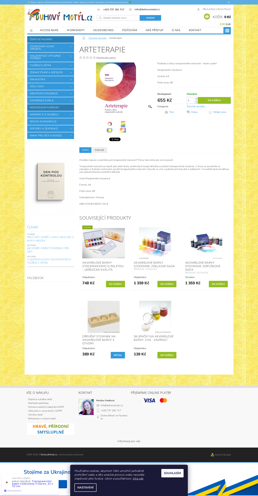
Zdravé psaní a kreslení (46, 72)
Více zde (138, 479)
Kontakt (195, 30)
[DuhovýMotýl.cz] (60, 15)
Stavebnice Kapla (42, 100)
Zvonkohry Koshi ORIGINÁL (42, 48)
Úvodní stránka (31, 30)
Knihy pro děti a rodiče (46, 135)
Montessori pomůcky (44, 107)
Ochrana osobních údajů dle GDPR (46, 407)
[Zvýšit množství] (196, 98)
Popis (85, 150)
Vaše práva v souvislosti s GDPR (45, 410)
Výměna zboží (35, 414)
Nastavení (85, 488)
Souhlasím (172, 473)
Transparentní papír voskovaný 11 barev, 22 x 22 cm (32, 484)
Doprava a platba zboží (40, 399)
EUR (228, 24)
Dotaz (194, 112)
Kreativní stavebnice (44, 93)
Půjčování (129, 30)
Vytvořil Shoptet (223, 454)
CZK (222, 24)
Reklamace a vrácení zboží (42, 418)
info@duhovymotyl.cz (112, 405)
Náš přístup (155, 30)
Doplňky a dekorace (44, 128)
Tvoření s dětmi (40, 65)
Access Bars (49, 30)
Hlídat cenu (219, 112)
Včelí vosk (37, 86)
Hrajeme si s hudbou (44, 114)
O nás (176, 30)
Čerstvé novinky (41, 39)
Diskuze (99, 150)
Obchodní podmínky (38, 403)
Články (33, 227)
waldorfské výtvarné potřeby (45, 57)
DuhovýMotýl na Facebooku (114, 417)
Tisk (171, 112)
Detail (118, 355)
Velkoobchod (103, 30)
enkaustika (37, 79)
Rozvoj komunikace (43, 121)
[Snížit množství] (196, 102)
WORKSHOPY (76, 30)
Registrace (224, 9)
